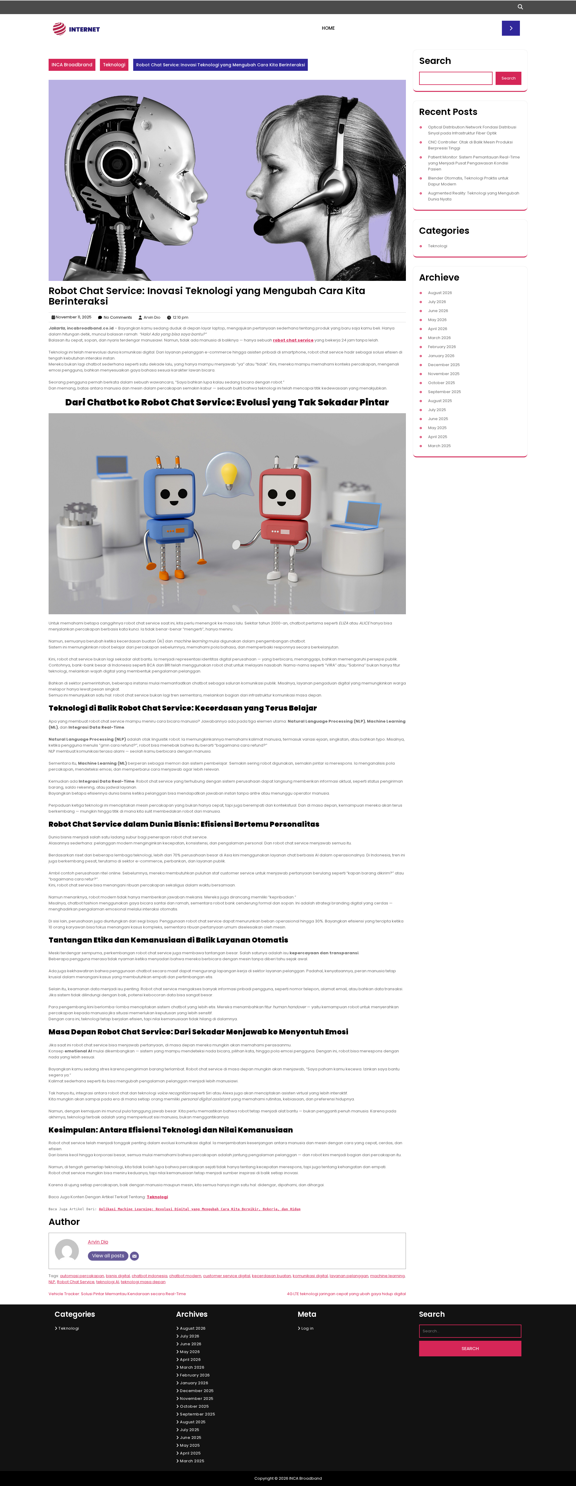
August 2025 (440, 401)
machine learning (387, 1276)
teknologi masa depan (143, 1282)
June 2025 (438, 419)
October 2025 (441, 383)
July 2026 (437, 302)
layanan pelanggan (349, 1276)
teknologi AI (107, 1282)
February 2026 (442, 347)
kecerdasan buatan (271, 1276)
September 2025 (444, 392)
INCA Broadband (305, 1478)
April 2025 (437, 437)
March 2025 (439, 446)
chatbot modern (185, 1276)
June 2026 (438, 311)
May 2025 (437, 428)
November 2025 (444, 374)
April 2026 (437, 329)
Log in (308, 1328)
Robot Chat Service (75, 1282)
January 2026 (441, 356)
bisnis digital (118, 1276)
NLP (52, 1282)
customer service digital (226, 1276)
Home (328, 28)
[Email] (134, 1256)
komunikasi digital (310, 1276)
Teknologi (114, 65)
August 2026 (440, 293)
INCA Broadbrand (72, 65)
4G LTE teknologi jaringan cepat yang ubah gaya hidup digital (346, 1294)
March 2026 (439, 338)
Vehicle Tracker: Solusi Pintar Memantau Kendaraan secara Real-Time (117, 1294)
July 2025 (437, 410)
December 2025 (444, 365)
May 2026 (437, 320)
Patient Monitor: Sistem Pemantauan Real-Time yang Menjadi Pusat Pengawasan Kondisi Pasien (474, 163)
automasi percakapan (82, 1276)
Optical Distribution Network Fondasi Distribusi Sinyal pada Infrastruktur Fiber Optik (472, 130)
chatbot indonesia (149, 1276)
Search (435, 61)
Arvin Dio (98, 1242)
